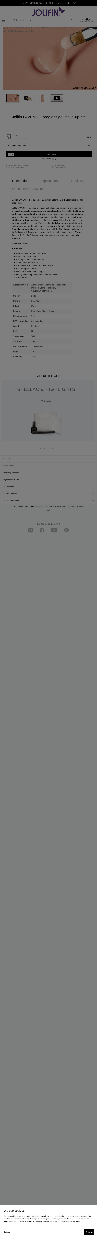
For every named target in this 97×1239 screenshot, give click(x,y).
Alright (89, 1232)
